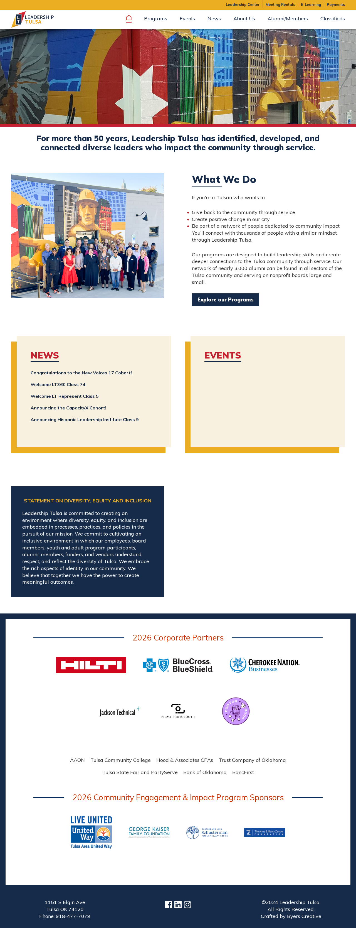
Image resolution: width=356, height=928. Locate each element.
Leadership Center (243, 4)
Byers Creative (304, 916)
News (45, 355)
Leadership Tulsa (39, 19)
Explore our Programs (225, 299)
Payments (336, 4)
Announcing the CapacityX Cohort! (68, 408)
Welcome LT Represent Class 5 (65, 396)
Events (222, 355)
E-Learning (311, 4)
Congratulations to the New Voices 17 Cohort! (81, 372)
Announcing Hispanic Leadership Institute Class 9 (85, 419)
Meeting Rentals (280, 4)
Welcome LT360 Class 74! (58, 384)
